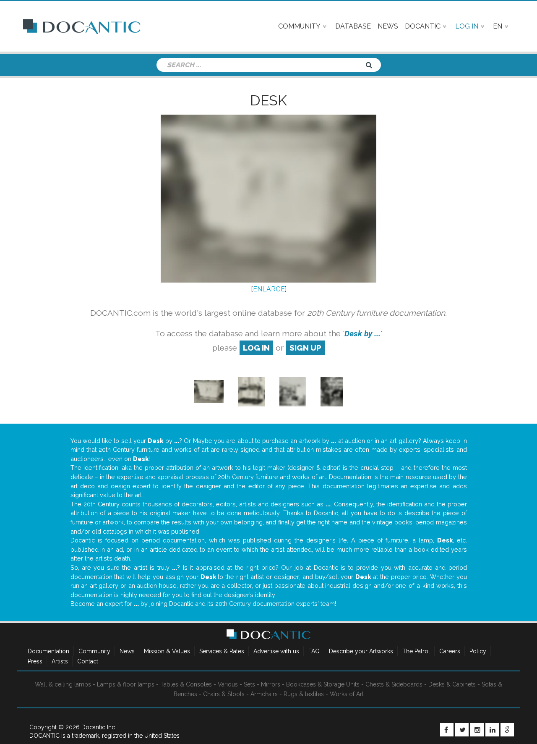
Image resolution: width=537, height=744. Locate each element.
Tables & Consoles (186, 684)
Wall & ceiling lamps (63, 684)
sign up (305, 347)
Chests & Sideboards (393, 684)
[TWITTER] (462, 729)
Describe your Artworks (361, 651)
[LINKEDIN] (492, 729)
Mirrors (270, 684)
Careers (449, 651)
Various (228, 684)
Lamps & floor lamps (125, 684)
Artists (60, 661)
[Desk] (209, 391)
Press (35, 661)
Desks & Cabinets (452, 684)
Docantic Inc (98, 727)
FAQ (314, 651)
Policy (477, 651)
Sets (249, 684)
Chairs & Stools (224, 694)
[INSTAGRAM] (477, 729)
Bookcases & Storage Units (323, 684)
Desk (268, 100)
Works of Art (347, 694)
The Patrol (416, 651)
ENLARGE (269, 289)
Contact (87, 661)
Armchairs (264, 694)
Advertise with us (276, 651)
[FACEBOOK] (447, 729)
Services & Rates (221, 651)
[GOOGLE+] (507, 729)
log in (256, 347)
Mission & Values (167, 651)
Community (94, 651)
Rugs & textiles (304, 694)
